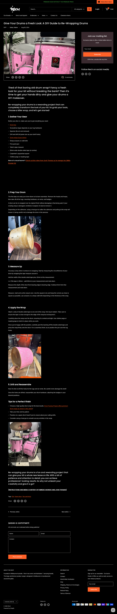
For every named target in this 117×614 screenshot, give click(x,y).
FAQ (61, 582)
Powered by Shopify (9, 608)
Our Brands (7, 15)
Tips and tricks (26, 496)
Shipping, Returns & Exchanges (69, 585)
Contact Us (54, 15)
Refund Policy (64, 590)
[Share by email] (23, 77)
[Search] (89, 9)
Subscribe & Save (106, 2)
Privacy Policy (64, 587)
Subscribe (97, 54)
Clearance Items (65, 15)
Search (62, 573)
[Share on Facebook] (12, 77)
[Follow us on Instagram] (86, 74)
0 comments (69, 77)
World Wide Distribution (67, 579)
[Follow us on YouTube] (89, 74)
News (43, 15)
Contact (62, 576)
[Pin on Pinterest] (16, 77)
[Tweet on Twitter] (19, 77)
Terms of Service (65, 593)
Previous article (14, 512)
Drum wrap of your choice (18, 137)
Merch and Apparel (21, 15)
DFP (5, 27)
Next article (65, 512)
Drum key (13, 125)
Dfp (13, 496)
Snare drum (18, 496)
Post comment (17, 557)
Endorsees (33, 15)
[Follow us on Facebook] (82, 74)
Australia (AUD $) (9, 601)
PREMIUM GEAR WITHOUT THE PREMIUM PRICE (58, 2)
